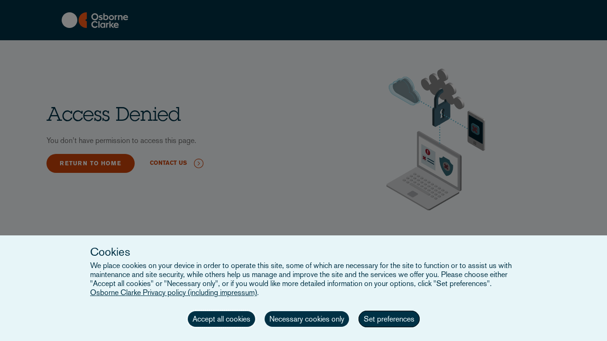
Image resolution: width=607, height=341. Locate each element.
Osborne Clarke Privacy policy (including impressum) (173, 292)
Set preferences (389, 318)
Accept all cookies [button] (221, 318)
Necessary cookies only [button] (306, 318)
